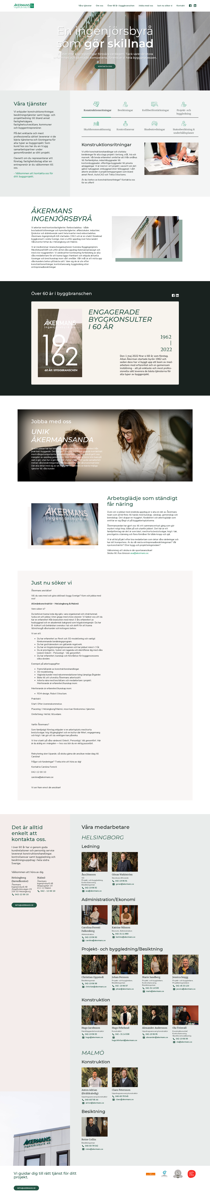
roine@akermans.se (94, 1149)
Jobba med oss (146, 5)
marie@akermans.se (155, 991)
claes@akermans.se (125, 1099)
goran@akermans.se (125, 884)
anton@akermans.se (95, 1103)
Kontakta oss (105, 66)
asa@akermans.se (139, 553)
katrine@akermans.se (125, 937)
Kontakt (181, 5)
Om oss (99, 5)
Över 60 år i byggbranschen (120, 5)
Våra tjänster (85, 5)
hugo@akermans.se (94, 1037)
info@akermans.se (24, 905)
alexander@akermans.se (157, 1037)
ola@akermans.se (184, 1042)
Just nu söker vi (164, 5)
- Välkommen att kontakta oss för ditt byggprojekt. (33, 175)
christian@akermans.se (96, 986)
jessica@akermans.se (185, 989)
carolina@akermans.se (96, 940)
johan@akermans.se (125, 989)
